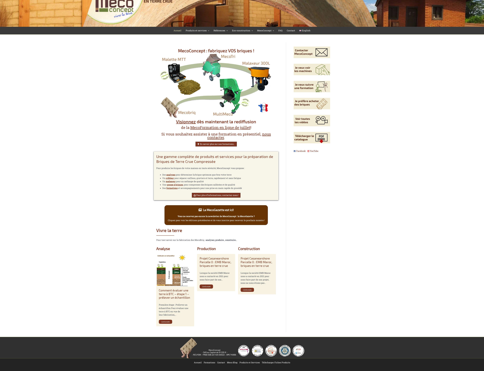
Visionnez (186, 121)
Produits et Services (249, 362)
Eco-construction (241, 30)
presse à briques (175, 184)
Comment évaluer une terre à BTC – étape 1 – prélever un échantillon (174, 293)
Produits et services (196, 30)
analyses (170, 174)
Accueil (177, 30)
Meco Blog (232, 362)
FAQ (280, 30)
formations (172, 188)
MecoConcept (264, 30)
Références (219, 30)
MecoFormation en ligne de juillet (220, 127)
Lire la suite (165, 322)
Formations (209, 362)
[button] (208, 30)
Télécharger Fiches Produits (276, 362)
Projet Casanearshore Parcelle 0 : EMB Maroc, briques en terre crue (215, 261)
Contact (291, 30)
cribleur (170, 178)
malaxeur (171, 181)
